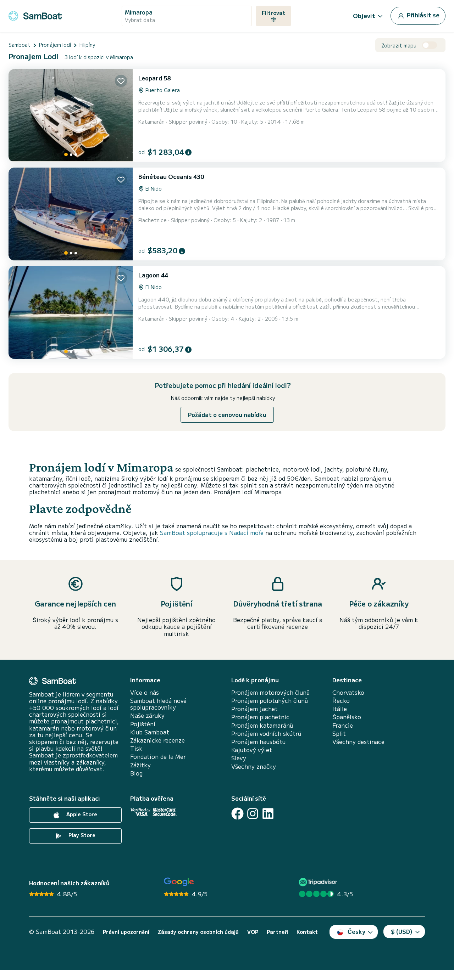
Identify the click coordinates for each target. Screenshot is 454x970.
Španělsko (346, 717)
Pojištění (142, 724)
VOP (252, 932)
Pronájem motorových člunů (270, 692)
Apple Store (81, 814)
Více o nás (144, 692)
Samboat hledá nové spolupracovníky (158, 704)
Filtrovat (273, 12)
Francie (342, 725)
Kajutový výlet (251, 749)
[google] (179, 882)
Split (339, 733)
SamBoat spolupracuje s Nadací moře (212, 532)
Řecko (341, 700)
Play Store (81, 835)
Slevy (238, 758)
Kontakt (307, 932)
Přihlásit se (422, 15)
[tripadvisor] (319, 882)
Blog (136, 773)
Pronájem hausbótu (258, 741)
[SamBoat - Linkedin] (268, 813)
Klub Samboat (149, 732)
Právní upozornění (126, 932)
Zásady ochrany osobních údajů (198, 932)
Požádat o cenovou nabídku (227, 414)
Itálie (339, 708)
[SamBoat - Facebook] (237, 813)
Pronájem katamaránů (262, 725)
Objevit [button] (364, 15)
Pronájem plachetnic (260, 717)
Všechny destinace (358, 741)
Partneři (277, 932)
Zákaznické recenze (157, 740)
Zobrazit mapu (398, 46)
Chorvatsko (348, 692)
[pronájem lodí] (35, 15)
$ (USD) (402, 931)
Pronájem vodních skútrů (266, 733)
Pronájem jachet (254, 708)
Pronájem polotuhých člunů (269, 700)
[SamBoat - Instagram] (253, 813)
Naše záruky (147, 715)
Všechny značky (253, 766)
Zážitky (140, 765)
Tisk (136, 748)
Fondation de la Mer (158, 756)
